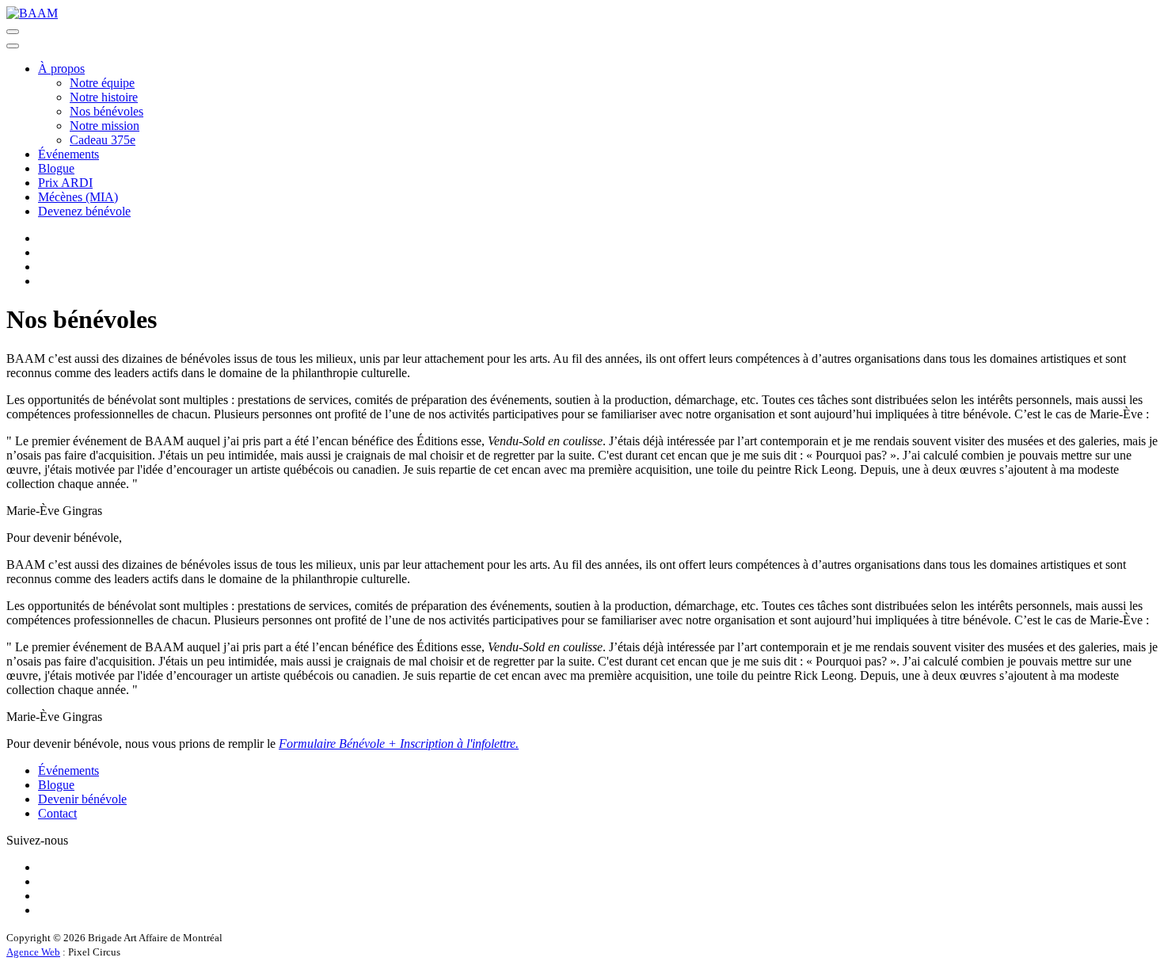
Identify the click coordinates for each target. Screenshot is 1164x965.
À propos (61, 68)
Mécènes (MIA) (78, 197)
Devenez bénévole (84, 211)
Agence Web (33, 952)
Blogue (56, 168)
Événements (68, 154)
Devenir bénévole (82, 799)
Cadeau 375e (102, 140)
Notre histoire (104, 97)
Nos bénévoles (106, 111)
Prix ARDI (65, 182)
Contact (57, 813)
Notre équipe (102, 83)
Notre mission (104, 125)
